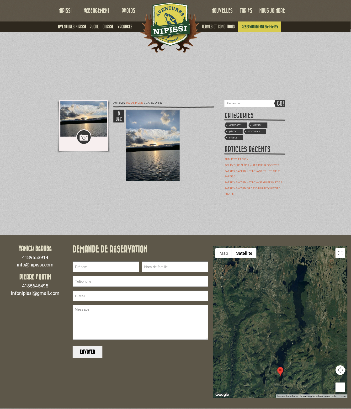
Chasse (257, 125)
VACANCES (124, 27)
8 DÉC (119, 116)
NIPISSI (65, 10)
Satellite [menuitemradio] (244, 253)
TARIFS (246, 10)
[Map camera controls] (340, 370)
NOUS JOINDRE (272, 10)
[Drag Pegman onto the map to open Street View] (340, 387)
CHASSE (108, 27)
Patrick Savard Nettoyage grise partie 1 (253, 182)
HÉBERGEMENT (97, 10)
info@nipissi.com (35, 264)
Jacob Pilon (134, 102)
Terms (342, 396)
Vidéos (233, 137)
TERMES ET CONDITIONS (218, 27)
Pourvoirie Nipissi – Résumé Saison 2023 (251, 165)
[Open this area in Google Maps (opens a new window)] (222, 395)
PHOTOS (128, 10)
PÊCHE (94, 27)
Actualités (235, 125)
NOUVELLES (222, 10)
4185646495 (35, 285)
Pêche (233, 131)
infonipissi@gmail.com (35, 293)
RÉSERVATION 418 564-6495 (260, 27)
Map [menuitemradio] (223, 253)
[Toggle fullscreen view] (340, 253)
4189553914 (35, 257)
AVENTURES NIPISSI (72, 27)
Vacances (254, 131)
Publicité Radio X (236, 159)
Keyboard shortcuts (287, 396)
